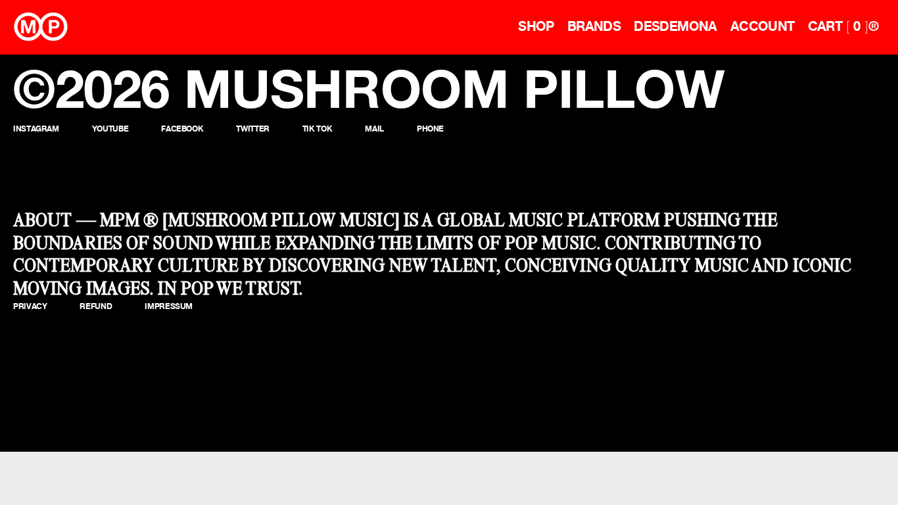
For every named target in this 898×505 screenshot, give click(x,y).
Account (762, 26)
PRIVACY (30, 306)
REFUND (96, 306)
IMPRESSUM (169, 306)
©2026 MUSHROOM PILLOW (369, 88)
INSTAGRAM (36, 128)
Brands (594, 26)
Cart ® (843, 26)
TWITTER (252, 128)
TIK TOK (317, 128)
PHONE (430, 128)
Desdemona (675, 26)
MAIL (374, 128)
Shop (536, 26)
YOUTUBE (110, 128)
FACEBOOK (182, 128)
